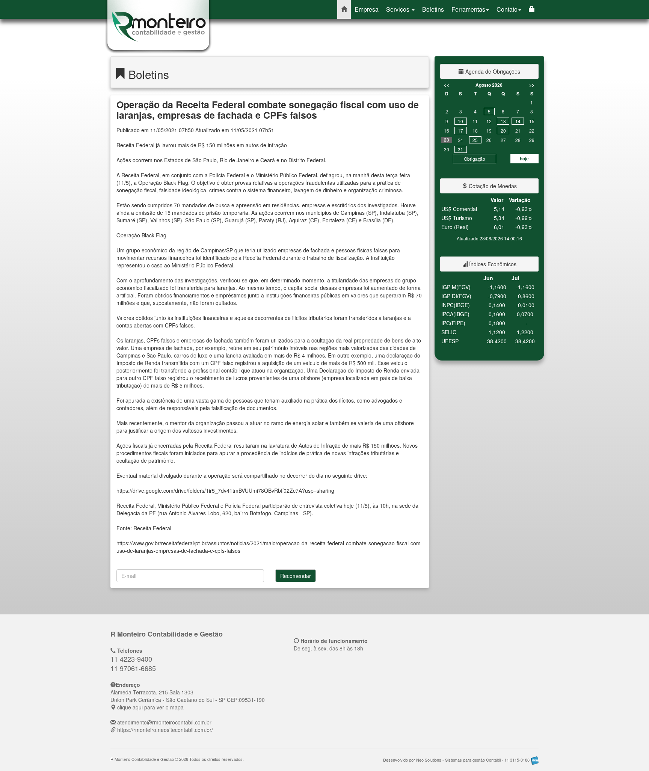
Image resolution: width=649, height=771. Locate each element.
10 (460, 121)
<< (446, 84)
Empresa (367, 9)
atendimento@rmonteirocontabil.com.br (164, 722)
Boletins (433, 9)
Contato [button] (507, 9)
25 (475, 140)
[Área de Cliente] (532, 9)
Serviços (398, 9)
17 (460, 130)
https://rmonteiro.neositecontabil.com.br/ (165, 729)
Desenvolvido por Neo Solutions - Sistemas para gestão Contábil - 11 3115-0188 (457, 760)
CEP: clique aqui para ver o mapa (187, 699)
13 (503, 121)
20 (503, 130)
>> (531, 84)
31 (460, 149)
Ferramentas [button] (468, 9)
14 (518, 121)
